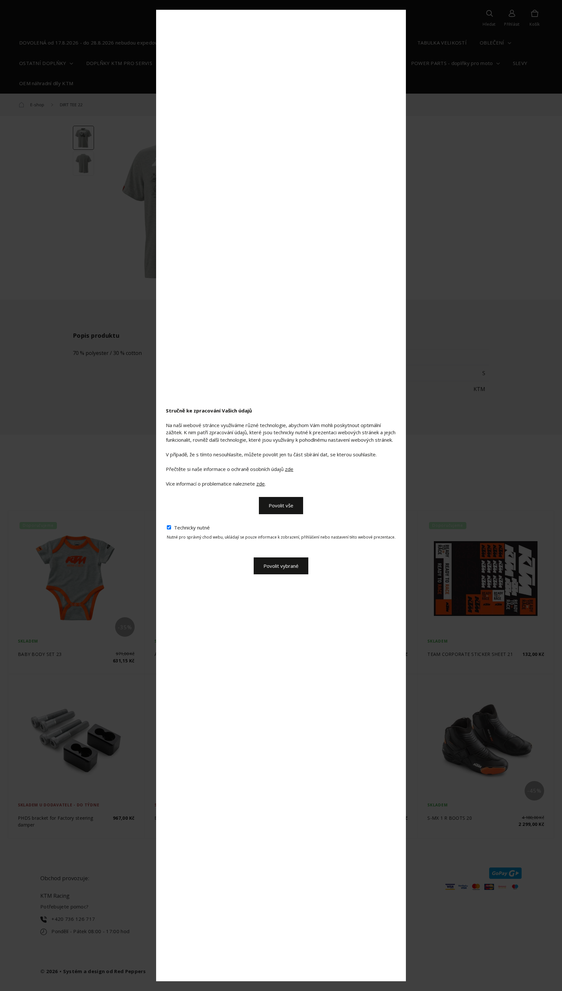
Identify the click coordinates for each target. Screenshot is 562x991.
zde (289, 469)
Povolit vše (281, 505)
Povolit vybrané (281, 566)
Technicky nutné (192, 527)
